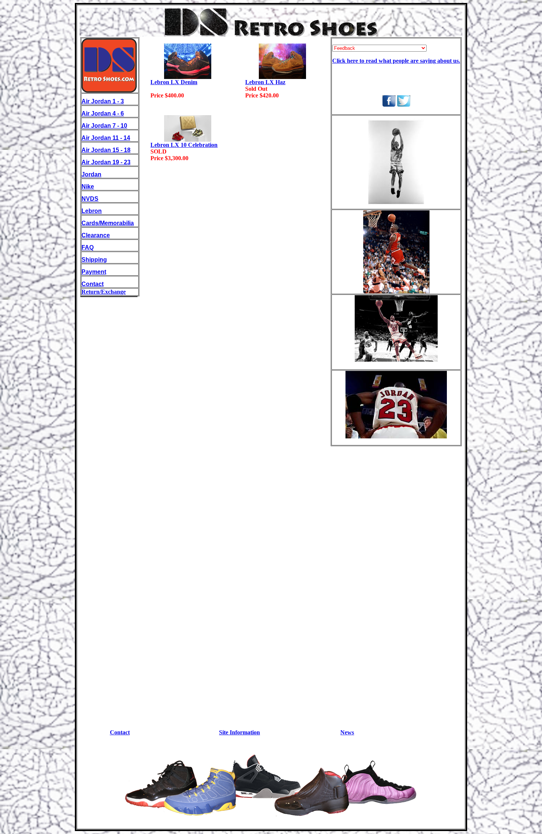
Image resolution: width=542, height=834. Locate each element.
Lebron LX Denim (173, 82)
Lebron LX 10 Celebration (184, 145)
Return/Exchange (103, 292)
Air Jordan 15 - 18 (106, 150)
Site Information (239, 732)
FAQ (87, 247)
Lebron (91, 211)
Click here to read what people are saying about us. (396, 61)
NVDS (89, 199)
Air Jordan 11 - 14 (105, 138)
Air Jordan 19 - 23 (106, 162)
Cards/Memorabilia (107, 223)
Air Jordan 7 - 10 (104, 126)
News (347, 732)
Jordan (91, 174)
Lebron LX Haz (265, 82)
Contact (92, 284)
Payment (93, 272)
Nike (87, 186)
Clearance (95, 235)
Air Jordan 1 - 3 (102, 101)
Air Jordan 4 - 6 (102, 113)
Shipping (94, 259)
